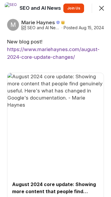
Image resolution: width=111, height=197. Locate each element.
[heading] (41, 8)
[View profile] (11, 8)
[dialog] (55, 98)
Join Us (73, 8)
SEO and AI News (43, 27)
